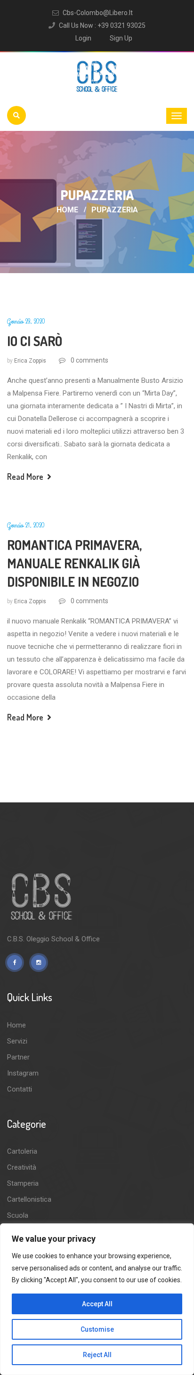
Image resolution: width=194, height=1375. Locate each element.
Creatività (21, 1167)
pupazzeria (114, 209)
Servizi (17, 1041)
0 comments (88, 360)
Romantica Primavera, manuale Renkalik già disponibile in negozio (74, 563)
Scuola (17, 1215)
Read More (26, 476)
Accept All (97, 1304)
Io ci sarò (34, 340)
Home (67, 209)
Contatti (19, 1089)
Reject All (97, 1355)
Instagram (23, 1073)
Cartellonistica (29, 1199)
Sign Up (121, 38)
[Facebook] (14, 962)
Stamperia (23, 1183)
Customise (97, 1329)
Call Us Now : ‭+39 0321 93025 (102, 25)
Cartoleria (22, 1151)
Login (83, 38)
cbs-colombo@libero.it (98, 12)
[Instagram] (38, 962)
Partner (18, 1057)
